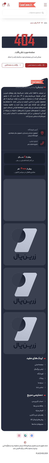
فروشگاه (40, 373)
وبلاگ (41, 378)
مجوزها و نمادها (37, 424)
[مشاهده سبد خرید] (3, 4)
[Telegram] (32, 435)
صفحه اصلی (39, 364)
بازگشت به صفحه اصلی (35, 65)
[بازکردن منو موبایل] (45, 4)
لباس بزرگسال (38, 369)
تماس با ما (39, 387)
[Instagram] (19, 435)
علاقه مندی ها (38, 406)
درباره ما (40, 383)
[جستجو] (42, 12)
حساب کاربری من (37, 401)
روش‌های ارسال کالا (36, 419)
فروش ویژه (39, 410)
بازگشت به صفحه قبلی (11, 65)
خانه (45, 23)
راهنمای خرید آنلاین (36, 415)
